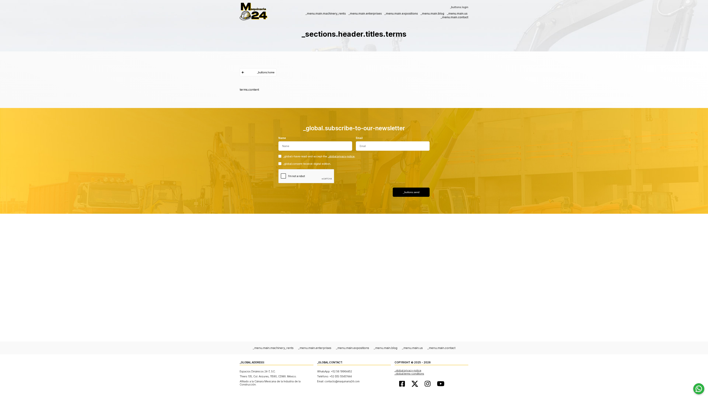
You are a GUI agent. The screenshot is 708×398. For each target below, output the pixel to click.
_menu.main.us (457, 13)
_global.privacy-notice (341, 156)
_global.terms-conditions (409, 373)
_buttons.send (411, 192)
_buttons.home (266, 72)
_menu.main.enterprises (365, 13)
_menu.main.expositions (401, 13)
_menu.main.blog (432, 13)
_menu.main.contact (454, 17)
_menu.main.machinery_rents (326, 13)
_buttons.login (459, 7)
